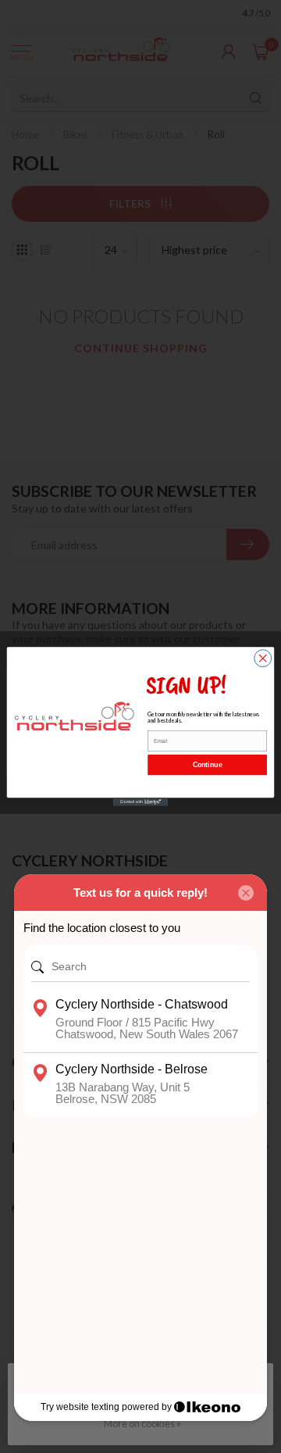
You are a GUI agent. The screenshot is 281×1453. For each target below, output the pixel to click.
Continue (207, 765)
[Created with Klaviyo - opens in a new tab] (140, 802)
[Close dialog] (263, 658)
